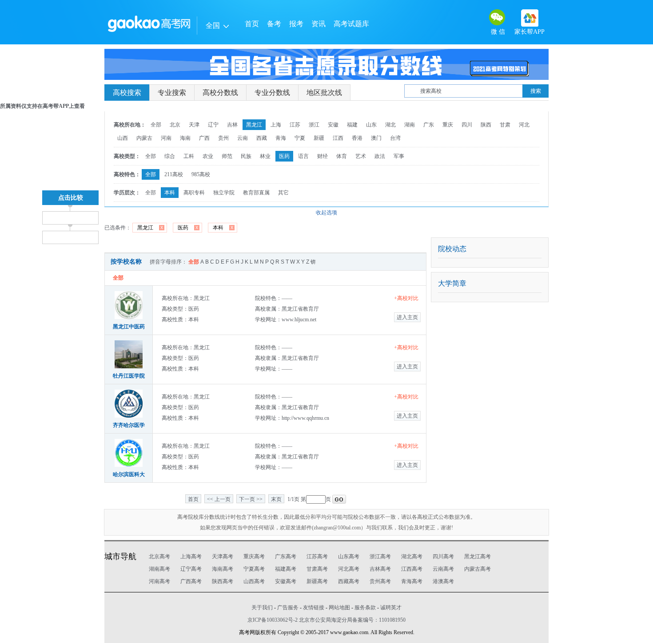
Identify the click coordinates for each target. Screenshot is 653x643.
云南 (242, 138)
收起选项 (326, 212)
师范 (227, 156)
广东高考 (285, 556)
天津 (194, 125)
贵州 (223, 138)
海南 (185, 138)
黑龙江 (254, 125)
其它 (283, 192)
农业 (208, 156)
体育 (341, 156)
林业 (265, 156)
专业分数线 (272, 92)
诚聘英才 (391, 607)
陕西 (486, 125)
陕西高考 (222, 581)
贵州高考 (380, 581)
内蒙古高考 (477, 569)
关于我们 (262, 607)
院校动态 (452, 248)
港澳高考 (443, 581)
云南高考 (443, 569)
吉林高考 (380, 569)
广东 (428, 125)
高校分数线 (220, 92)
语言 (303, 156)
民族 (246, 156)
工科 (188, 156)
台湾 (395, 138)
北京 (175, 125)
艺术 (360, 156)
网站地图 (339, 607)
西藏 (261, 138)
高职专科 (194, 192)
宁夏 (300, 138)
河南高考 (159, 581)
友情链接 (313, 607)
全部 (156, 125)
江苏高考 (317, 556)
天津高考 (222, 556)
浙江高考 (380, 556)
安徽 (333, 125)
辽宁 (213, 125)
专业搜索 (172, 92)
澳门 (376, 138)
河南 (166, 138)
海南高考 (222, 569)
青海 (280, 138)
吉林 (232, 125)
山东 (371, 125)
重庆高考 (254, 556)
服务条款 (365, 607)
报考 (296, 24)
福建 (352, 125)
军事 (399, 156)
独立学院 (224, 192)
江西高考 (411, 569)
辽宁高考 (191, 569)
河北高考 (348, 569)
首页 (252, 24)
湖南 (409, 125)
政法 (379, 156)
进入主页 (407, 317)
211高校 (173, 174)
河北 (524, 125)
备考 (274, 24)
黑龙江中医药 (129, 326)
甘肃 (505, 125)
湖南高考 (159, 569)
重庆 (447, 125)
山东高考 (348, 556)
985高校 (200, 174)
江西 (338, 138)
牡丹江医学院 (129, 376)
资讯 (318, 24)
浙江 (314, 125)
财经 (322, 156)
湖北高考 (411, 556)
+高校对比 (406, 298)
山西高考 (254, 581)
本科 (169, 192)
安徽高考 (285, 581)
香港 (357, 138)
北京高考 (159, 556)
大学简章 (452, 283)
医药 (284, 156)
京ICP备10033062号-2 (272, 620)
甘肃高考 (317, 569)
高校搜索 (127, 92)
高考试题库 (351, 24)
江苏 (295, 125)
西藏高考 (348, 581)
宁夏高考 (254, 569)
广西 (204, 138)
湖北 (390, 125)
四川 (467, 125)
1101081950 (392, 620)
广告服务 (288, 607)
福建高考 (285, 569)
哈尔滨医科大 (129, 474)
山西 (122, 138)
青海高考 (411, 581)
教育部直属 (256, 192)
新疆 (319, 138)
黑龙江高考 (477, 556)
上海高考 (191, 556)
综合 (169, 156)
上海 (276, 125)
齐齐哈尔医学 (129, 425)
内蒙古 (144, 138)
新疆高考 (317, 581)
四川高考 (443, 556)
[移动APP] (529, 18)
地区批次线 (324, 92)
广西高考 (191, 581)
